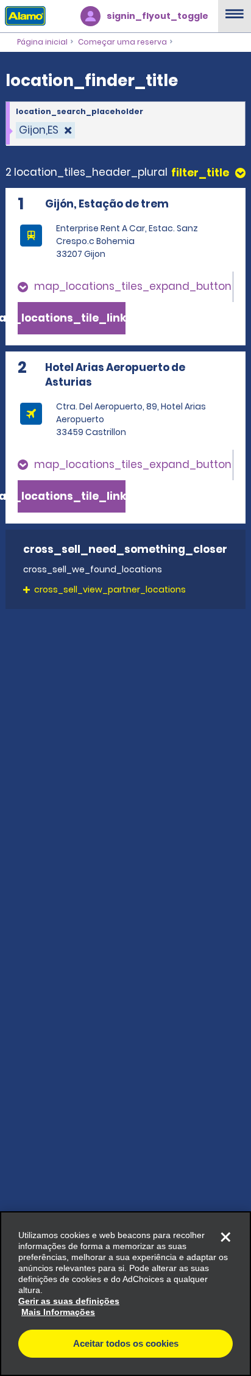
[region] (125, 1293)
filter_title (200, 173)
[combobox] (125, 124)
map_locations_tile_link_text (71, 318)
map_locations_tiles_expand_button (133, 286)
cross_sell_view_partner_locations (110, 589)
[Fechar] (225, 1237)
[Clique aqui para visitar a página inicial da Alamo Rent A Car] (23, 15)
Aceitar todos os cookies (126, 1343)
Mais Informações (58, 1312)
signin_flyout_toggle (157, 16)
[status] (45, 130)
